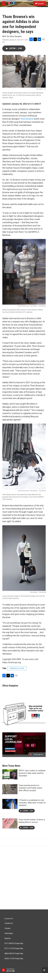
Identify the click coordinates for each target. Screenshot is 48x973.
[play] (3, 970)
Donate (40, 3)
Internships (9, 933)
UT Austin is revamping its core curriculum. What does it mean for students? (32, 802)
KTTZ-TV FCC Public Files (14, 948)
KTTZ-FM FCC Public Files (14, 943)
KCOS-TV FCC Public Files (14, 959)
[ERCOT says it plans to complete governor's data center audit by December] (9, 774)
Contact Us (9, 923)
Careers (7, 928)
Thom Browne (26, 119)
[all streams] (45, 970)
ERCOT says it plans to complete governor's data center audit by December (32, 773)
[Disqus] (24, 877)
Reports (7, 938)
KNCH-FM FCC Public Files (14, 953)
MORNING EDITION (17, 668)
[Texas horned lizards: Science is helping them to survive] (9, 823)
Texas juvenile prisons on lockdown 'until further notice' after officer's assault (30, 788)
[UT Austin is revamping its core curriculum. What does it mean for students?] (9, 804)
